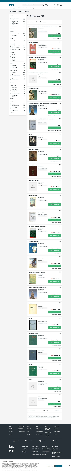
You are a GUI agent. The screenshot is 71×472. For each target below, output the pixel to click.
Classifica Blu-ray (39, 431)
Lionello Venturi (14, 67)
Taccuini (55, 428)
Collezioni (19, 433)
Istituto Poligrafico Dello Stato (16, 76)
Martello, (39, 229)
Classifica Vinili (29, 434)
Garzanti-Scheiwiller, (41, 244)
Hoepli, (39, 183)
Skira (12, 74)
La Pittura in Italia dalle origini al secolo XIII (38, 73)
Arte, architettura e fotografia (15, 24)
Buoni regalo (24, 449)
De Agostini (14, 72)
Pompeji (30, 303)
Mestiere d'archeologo (34, 88)
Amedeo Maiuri (14, 65)
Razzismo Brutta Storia (56, 456)
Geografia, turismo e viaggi (15, 22)
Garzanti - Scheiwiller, (41, 106)
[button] (42, 5)
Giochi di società (48, 432)
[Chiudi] (69, 466)
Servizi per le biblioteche (46, 448)
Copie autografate (21, 431)
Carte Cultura (34, 449)
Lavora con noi (44, 452)
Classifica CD (29, 430)
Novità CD (29, 428)
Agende (55, 430)
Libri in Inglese (11, 433)
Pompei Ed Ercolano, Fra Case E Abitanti (38, 57)
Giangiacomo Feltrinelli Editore (56, 450)
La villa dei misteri (33, 165)
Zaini (55, 433)
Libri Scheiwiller (40, 290)
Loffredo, (39, 198)
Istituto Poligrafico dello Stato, (43, 398)
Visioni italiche (14, 87)
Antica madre (14, 89)
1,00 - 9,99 (13, 54)
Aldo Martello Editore (41, 60)
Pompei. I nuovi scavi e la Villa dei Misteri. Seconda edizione (42, 119)
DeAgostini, (40, 367)
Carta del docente (35, 448)
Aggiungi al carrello (55, 35)
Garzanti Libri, (40, 30)
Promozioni (14, 40)
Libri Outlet (10, 431)
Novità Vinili (29, 433)
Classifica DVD (38, 430)
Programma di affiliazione (46, 449)
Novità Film (38, 428)
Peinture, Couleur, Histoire (15, 96)
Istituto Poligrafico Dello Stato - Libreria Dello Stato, (46, 168)
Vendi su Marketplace (46, 451)
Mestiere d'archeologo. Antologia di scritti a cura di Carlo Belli (43, 27)
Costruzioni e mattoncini (47, 429)
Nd (12, 78)
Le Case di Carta (15, 110)
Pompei (30, 134)
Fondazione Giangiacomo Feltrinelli (56, 453)
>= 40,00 (13, 60)
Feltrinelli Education (55, 454)
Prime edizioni (14, 35)
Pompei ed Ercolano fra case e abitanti (37, 226)
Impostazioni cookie (50, 465)
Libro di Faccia (14, 107)
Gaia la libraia (24, 452)
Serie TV (37, 433)
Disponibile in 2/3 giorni (16, 47)
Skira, (39, 76)
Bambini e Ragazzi (39, 434)
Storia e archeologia (15, 18)
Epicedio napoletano (33, 195)
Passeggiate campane (34, 149)
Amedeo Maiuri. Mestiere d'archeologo (37, 287)
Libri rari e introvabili (15, 33)
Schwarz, (39, 275)
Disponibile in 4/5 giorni (16, 49)
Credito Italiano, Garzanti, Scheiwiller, (44, 91)
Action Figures (47, 436)
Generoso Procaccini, (41, 45)
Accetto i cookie (59, 465)
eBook (10, 434)
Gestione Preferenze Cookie (36, 454)
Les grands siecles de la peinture (16, 94)
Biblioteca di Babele (15, 105)
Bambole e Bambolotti (47, 435)
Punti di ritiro (24, 448)
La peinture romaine (33, 333)
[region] (35, 466)
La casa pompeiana (33, 42)
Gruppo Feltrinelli (55, 448)
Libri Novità (11, 428)
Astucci (55, 434)
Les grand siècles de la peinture (16, 91)
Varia (13, 19)
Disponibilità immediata (16, 46)
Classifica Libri (11, 430)
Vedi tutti (11, 28)
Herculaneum (32, 395)
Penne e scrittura (57, 431)
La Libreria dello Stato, (41, 122)
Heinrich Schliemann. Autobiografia (37, 272)
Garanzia (34, 452)
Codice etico (44, 454)
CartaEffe (23, 451)
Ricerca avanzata (46, 5)
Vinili (28, 431)
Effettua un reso (35, 451)
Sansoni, (39, 152)
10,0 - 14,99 (13, 56)
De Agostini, (40, 137)
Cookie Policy (27, 470)
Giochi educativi (48, 431)
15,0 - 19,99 (13, 57)
